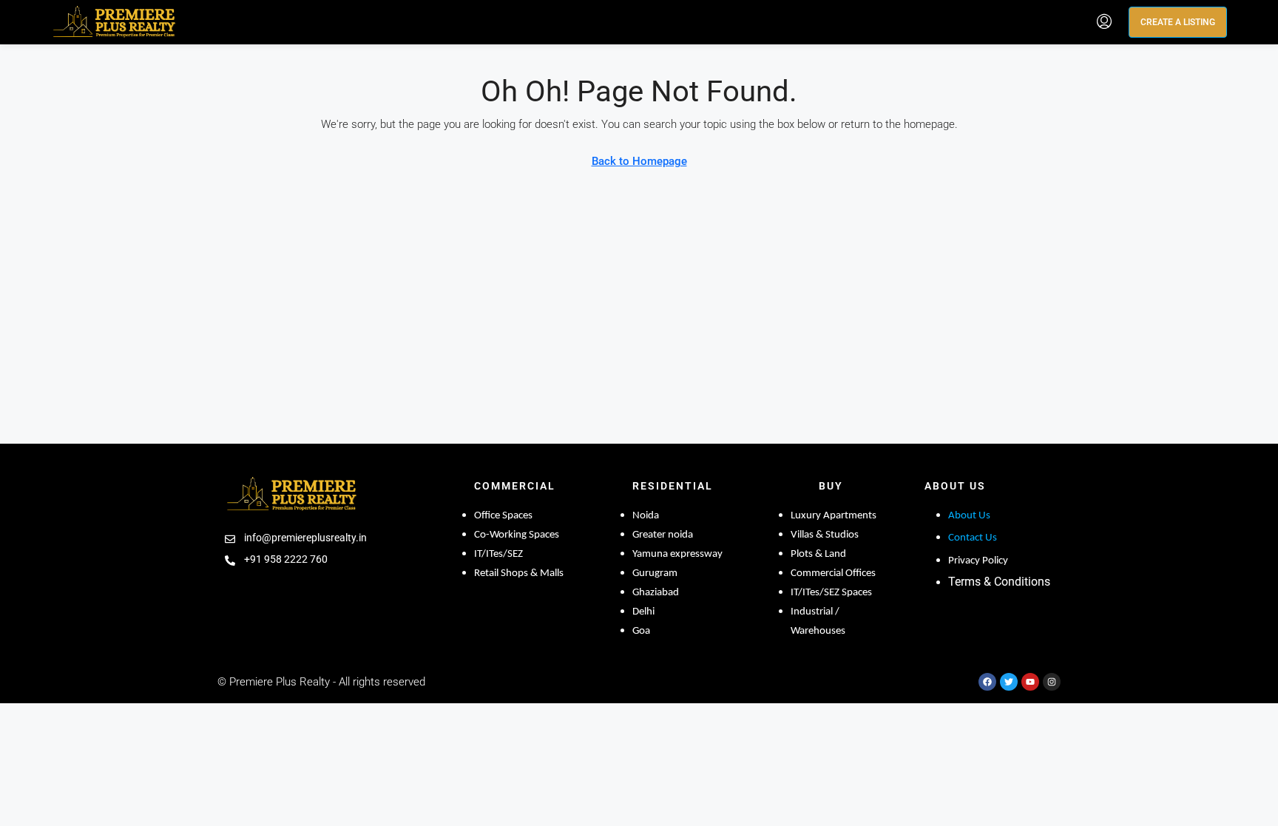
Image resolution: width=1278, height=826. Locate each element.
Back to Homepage (639, 161)
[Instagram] (1052, 682)
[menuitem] (1104, 22)
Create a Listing (1177, 22)
